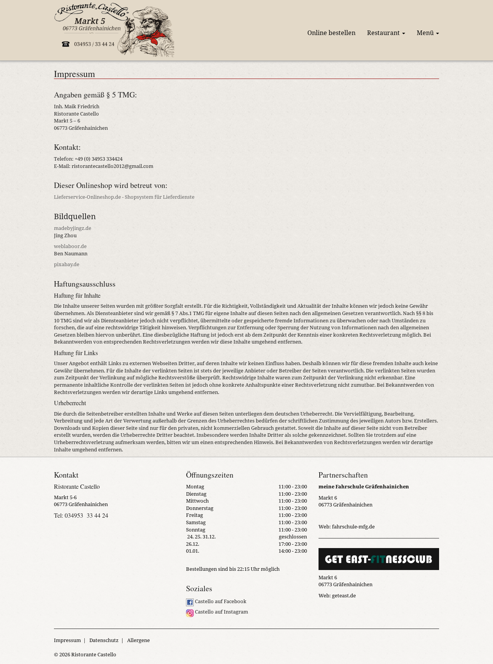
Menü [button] (426, 33)
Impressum (67, 640)
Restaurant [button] (384, 33)
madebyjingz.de (72, 228)
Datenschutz (104, 640)
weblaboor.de (70, 246)
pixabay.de (66, 264)
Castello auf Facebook (220, 601)
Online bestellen (331, 33)
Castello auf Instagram (221, 611)
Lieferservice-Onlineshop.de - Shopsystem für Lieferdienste (124, 196)
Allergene (138, 640)
